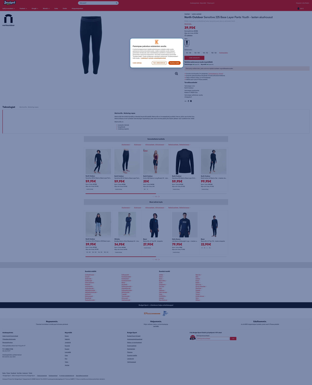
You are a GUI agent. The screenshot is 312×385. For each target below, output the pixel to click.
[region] (156, 53)
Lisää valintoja (137, 63)
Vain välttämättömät (159, 63)
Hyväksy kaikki (174, 63)
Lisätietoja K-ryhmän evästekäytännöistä (153, 58)
